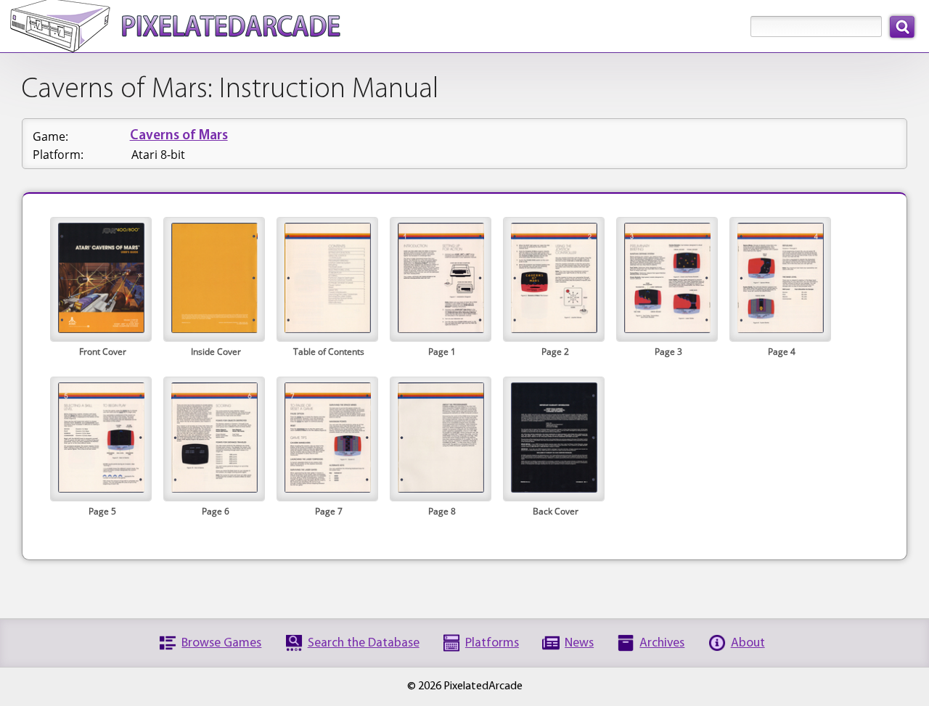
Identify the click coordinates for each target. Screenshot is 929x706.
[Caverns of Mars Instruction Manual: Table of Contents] (327, 329)
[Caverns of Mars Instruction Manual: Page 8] (440, 488)
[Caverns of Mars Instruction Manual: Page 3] (667, 329)
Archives (661, 643)
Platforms (492, 643)
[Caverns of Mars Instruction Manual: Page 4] (780, 329)
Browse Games (221, 643)
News (579, 643)
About (748, 643)
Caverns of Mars (179, 136)
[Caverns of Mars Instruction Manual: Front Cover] (101, 329)
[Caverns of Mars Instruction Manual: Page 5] (101, 488)
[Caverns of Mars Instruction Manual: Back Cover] (554, 488)
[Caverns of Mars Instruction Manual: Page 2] (554, 329)
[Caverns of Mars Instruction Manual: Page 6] (214, 488)
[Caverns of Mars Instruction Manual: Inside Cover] (214, 329)
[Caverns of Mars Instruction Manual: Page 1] (440, 329)
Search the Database (364, 643)
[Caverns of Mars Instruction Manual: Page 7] (327, 488)
